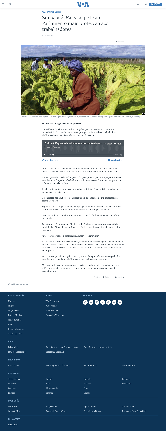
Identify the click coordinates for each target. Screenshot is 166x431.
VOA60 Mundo (52, 310)
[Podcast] (108, 302)
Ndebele (87, 384)
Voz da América (53, 147)
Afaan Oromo (14, 379)
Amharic (12, 384)
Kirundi (49, 393)
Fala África (12, 347)
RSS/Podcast (51, 406)
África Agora (13, 365)
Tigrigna (126, 379)
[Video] (138, 4)
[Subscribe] (114, 302)
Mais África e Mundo (51, 12)
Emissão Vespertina (16, 352)
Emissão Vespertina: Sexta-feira (98, 347)
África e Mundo (15, 320)
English (11, 393)
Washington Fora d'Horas (57, 365)
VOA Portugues (52, 301)
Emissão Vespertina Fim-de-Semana (62, 347)
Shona (87, 388)
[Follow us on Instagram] (97, 302)
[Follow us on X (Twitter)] (102, 302)
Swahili (87, 379)
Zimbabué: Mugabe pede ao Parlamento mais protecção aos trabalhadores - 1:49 (82, 143)
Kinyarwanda (52, 388)
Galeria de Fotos (15, 334)
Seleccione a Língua (92, 411)
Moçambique (13, 310)
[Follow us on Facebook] (85, 302)
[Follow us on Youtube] (91, 302)
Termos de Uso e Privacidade (134, 411)
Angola (11, 306)
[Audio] (145, 4)
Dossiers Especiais (16, 329)
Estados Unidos (15, 315)
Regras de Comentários (56, 411)
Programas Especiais (55, 352)
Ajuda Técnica (90, 406)
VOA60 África (51, 306)
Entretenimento (129, 365)
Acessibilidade (128, 406)
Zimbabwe (126, 384)
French (49, 379)
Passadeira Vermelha (55, 315)
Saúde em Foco (90, 365)
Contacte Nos (14, 411)
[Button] (120, 41)
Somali (87, 393)
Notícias (11, 301)
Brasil (10, 324)
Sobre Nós (12, 406)
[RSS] (120, 302)
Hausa (48, 384)
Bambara (12, 388)
